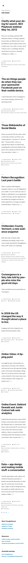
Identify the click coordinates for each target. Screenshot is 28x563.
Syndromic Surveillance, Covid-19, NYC (13, 543)
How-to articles (6, 541)
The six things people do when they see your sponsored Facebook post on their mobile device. (13, 84)
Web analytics (4, 450)
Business (18, 256)
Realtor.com (4, 507)
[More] (3, 5)
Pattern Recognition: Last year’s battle (13, 179)
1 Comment (5, 392)
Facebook (11, 112)
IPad (12, 505)
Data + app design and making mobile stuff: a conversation (13, 467)
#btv (4, 256)
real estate (15, 64)
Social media (23, 112)
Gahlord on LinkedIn (7, 524)
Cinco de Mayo (6, 448)
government (6, 163)
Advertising (6, 112)
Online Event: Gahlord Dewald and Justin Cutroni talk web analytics (13, 409)
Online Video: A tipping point (12, 355)
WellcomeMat (18, 390)
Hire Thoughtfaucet (7, 554)
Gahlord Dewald (7, 61)
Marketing (9, 258)
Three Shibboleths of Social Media (13, 127)
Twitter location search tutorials (11, 539)
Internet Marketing (7, 64)
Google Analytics (15, 448)
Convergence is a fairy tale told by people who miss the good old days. (13, 279)
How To (5, 300)
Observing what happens (9, 110)
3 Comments (6, 164)
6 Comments (6, 451)
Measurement (4, 260)
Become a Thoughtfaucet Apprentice (12, 556)
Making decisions (7, 213)
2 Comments (6, 341)
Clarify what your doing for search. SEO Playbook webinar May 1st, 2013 (13, 25)
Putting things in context (9, 161)
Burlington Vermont (10, 256)
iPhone (15, 505)
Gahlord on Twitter (7, 526)
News (4, 62)
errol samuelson (7, 505)
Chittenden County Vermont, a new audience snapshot (13, 228)
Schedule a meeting (7, 528)
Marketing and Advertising (19, 258)
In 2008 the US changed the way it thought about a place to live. (13, 317)
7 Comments (6, 508)
